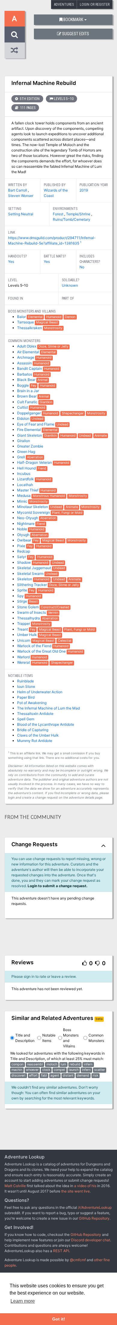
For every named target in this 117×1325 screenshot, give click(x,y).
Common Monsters (96, 1038)
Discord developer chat (90, 1240)
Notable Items (49, 1038)
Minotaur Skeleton (33, 506)
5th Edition (29, 99)
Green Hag (26, 451)
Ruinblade (25, 681)
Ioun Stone (26, 686)
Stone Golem (28, 607)
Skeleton (25, 579)
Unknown (70, 285)
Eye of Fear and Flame (36, 424)
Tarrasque (26, 322)
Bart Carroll (18, 190)
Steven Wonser (20, 195)
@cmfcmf (78, 1260)
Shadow (24, 562)
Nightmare (26, 523)
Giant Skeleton (30, 435)
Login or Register (95, 4)
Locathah (25, 484)
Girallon (23, 440)
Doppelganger (29, 413)
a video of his (85, 1185)
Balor (22, 316)
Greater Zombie (30, 446)
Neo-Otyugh (28, 518)
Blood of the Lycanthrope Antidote (45, 724)
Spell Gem (25, 719)
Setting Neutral (20, 214)
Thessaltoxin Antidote (35, 713)
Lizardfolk (26, 479)
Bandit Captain (30, 368)
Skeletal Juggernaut (34, 568)
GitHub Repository (94, 1218)
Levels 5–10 (64, 99)
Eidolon (23, 418)
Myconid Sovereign (34, 512)
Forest (58, 214)
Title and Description (24, 1038)
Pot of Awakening (31, 702)
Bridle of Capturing (32, 730)
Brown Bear (27, 396)
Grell (21, 457)
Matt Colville (15, 1185)
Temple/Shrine (78, 214)
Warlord (24, 657)
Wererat (24, 662)
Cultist (23, 407)
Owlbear (24, 540)
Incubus (23, 473)
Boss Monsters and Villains (71, 1037)
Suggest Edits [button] (75, 33)
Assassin (25, 363)
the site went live (75, 1191)
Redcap (23, 551)
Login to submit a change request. (58, 886)
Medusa (24, 495)
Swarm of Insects (32, 612)
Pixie (21, 546)
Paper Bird (25, 697)
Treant (23, 629)
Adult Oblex (27, 346)
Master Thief (28, 490)
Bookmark (73, 19)
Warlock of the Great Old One (42, 651)
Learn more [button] (22, 1301)
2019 (84, 190)
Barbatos (25, 374)
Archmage (26, 357)
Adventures (64, 4)
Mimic (22, 501)
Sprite (22, 590)
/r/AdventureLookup (95, 1207)
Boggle (23, 385)
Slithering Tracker (32, 584)
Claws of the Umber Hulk (38, 735)
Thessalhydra (29, 618)
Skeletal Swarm (30, 573)
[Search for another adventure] (14, 34)
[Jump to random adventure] (14, 50)
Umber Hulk (27, 634)
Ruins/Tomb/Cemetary (71, 219)
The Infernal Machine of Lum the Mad (48, 708)
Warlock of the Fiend (34, 646)
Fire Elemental (29, 429)
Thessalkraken (30, 328)
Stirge (22, 601)
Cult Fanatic (27, 402)
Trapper (24, 623)
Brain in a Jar (28, 390)
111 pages (27, 108)
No (82, 267)
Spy (21, 596)
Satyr (22, 556)
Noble (22, 529)
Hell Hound (27, 468)
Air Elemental (28, 352)
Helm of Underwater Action (39, 692)
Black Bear (26, 379)
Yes (11, 261)
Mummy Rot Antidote (34, 740)
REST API (61, 1251)
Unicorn (24, 640)
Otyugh (23, 534)
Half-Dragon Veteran (35, 462)
